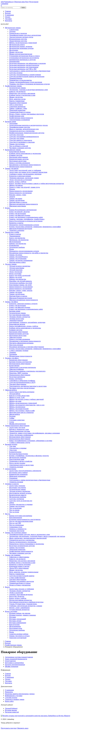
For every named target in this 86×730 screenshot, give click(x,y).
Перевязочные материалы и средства (22, 59)
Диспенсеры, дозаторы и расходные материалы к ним (28, 90)
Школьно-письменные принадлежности (23, 204)
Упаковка (12, 352)
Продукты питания (16, 345)
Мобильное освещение (17, 476)
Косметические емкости (17, 495)
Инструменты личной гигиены (20, 493)
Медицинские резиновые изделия (21, 48)
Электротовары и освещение (19, 120)
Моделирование (15, 242)
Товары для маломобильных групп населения (25, 82)
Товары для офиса (11, 302)
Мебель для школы (16, 185)
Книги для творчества (17, 238)
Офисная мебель (11, 390)
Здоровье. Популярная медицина (21, 594)
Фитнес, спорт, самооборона (19, 608)
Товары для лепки (15, 198)
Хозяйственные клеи (16, 116)
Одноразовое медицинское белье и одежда (24, 56)
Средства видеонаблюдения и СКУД (22, 382)
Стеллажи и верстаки (17, 420)
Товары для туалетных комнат (16, 532)
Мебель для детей (15, 277)
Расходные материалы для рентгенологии (24, 65)
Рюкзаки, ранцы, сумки (17, 195)
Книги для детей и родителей (19, 275)
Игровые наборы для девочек (19, 613)
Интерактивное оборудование (20, 364)
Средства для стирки (16, 138)
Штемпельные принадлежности (20, 166)
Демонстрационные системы (19, 431)
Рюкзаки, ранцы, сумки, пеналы (20, 290)
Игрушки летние (15, 621)
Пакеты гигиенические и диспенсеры (22, 542)
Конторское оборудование (18, 157)
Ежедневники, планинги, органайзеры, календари (27, 322)
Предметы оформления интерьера (21, 343)
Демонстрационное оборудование (17, 425)
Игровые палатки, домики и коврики (22, 615)
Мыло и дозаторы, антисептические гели (24, 129)
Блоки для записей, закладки (19, 212)
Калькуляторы (14, 365)
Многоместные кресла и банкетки (21, 412)
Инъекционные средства (18, 39)
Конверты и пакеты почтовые (20, 564)
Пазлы (11, 249)
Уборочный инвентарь (17, 110)
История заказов (11, 710)
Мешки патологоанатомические (20, 54)
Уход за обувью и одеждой (18, 146)
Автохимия (13, 123)
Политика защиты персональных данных (20, 694)
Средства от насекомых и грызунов (22, 142)
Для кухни (13, 450)
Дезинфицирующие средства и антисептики (25, 35)
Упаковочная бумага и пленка (20, 112)
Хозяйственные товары (13, 86)
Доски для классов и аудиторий (20, 180)
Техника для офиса (12, 358)
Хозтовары (13, 354)
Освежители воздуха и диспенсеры (22, 131)
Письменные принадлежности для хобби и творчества (28, 253)
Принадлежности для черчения (20, 193)
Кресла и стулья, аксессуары (19, 395)
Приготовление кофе (16, 459)
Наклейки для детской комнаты (20, 281)
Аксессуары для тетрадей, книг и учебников (25, 170)
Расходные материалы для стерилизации (23, 67)
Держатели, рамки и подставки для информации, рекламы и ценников (34, 433)
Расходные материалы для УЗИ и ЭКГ (23, 69)
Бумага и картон (15, 234)
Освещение (13, 478)
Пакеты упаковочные (17, 101)
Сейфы (11, 418)
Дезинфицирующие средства (19, 127)
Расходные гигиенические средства (22, 546)
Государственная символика (19, 315)
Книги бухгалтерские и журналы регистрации (25, 221)
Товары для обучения (16, 200)
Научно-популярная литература (20, 600)
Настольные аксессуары (17, 161)
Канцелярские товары (13, 150)
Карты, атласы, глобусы (17, 181)
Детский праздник (15, 270)
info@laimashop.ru (7, 2)
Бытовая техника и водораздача (20, 362)
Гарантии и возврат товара (14, 699)
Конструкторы (14, 624)
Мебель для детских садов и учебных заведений (26, 399)
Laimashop (4, 3)
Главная (8, 11)
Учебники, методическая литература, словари (25, 606)
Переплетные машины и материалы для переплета (27, 371)
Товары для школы (11, 168)
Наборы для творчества (17, 243)
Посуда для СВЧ (15, 523)
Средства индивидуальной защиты (21, 576)
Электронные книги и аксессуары (21, 465)
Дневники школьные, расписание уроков (24, 178)
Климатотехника (15, 452)
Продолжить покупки (8, 728)
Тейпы (11, 502)
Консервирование (15, 517)
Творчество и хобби (12, 232)
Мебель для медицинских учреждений (23, 43)
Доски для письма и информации (21, 435)
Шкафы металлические (17, 424)
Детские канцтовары (16, 268)
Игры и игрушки (15, 273)
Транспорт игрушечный (17, 638)
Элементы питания (16, 467)
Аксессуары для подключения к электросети (25, 471)
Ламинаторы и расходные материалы (22, 367)
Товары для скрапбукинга (18, 257)
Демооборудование (16, 320)
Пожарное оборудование (18, 103)
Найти (23, 7)
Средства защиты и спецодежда (20, 140)
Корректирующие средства (19, 159)
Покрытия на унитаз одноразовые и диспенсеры (26, 544)
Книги (7, 587)
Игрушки (12, 617)
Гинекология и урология (18, 33)
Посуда (7, 514)
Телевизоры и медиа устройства (20, 461)
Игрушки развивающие (17, 623)
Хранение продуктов (16, 531)
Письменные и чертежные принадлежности (25, 165)
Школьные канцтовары (17, 206)
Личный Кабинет (11, 708)
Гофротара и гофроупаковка (19, 557)
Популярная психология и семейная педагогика (26, 602)
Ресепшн (12, 416)
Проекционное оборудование (19, 375)
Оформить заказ (22, 728)
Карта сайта (9, 701)
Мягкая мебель (14, 414)
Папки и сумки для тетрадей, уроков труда (24, 187)
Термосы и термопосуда (17, 529)
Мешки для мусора (16, 52)
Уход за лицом (14, 510)
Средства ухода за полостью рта (20, 501)
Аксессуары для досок (17, 427)
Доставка (8, 19)
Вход (27, 2)
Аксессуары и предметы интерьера (21, 392)
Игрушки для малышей (17, 619)
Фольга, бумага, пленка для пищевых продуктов (26, 114)
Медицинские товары (13, 28)
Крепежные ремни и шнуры (19, 566)
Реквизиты (9, 692)
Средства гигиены (15, 73)
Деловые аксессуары (16, 318)
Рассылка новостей (12, 712)
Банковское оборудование (18, 360)
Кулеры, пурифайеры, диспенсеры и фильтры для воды (29, 455)
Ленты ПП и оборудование (19, 568)
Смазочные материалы (17, 106)
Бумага (7, 208)
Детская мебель (14, 394)
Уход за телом (14, 512)
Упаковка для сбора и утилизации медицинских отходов (29, 84)
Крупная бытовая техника (18, 454)
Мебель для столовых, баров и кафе (22, 410)
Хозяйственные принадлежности (21, 118)
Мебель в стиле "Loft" (17, 397)
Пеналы (12, 189)
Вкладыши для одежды (17, 487)
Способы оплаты (11, 697)
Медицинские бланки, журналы (20, 46)
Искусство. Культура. (16, 596)
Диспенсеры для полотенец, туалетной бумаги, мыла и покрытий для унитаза (37, 536)
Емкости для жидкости (17, 91)
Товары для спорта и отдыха (19, 636)
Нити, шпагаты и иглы (17, 99)
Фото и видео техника (17, 463)
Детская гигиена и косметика (19, 266)
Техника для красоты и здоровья (20, 504)
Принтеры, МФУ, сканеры (18, 373)
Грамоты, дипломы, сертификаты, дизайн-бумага (26, 219)
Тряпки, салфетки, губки (18, 108)
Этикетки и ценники (16, 230)
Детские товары (10, 264)
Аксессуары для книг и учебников (21, 589)
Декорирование (14, 236)
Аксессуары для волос (17, 486)
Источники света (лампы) (18, 472)
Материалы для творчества (19, 240)
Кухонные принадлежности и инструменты (24, 519)
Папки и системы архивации (19, 163)
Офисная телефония (16, 369)
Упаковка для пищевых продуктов (21, 581)
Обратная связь (19, 2)
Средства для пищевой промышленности (24, 136)
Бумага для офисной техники (19, 215)
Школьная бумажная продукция (20, 228)
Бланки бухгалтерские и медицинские (23, 210)
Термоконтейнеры (15, 78)
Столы (11, 422)
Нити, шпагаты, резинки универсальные (23, 572)
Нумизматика (14, 245)
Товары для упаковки (12, 555)
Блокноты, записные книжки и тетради (23, 303)
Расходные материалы (17, 377)
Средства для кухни (16, 135)
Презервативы (14, 61)
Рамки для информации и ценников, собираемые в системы (30, 440)
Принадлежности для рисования (21, 191)
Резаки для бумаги (15, 379)
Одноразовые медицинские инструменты (24, 58)
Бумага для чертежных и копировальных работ (26, 217)
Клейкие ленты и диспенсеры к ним (22, 95)
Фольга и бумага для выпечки (20, 585)
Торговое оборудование (17, 384)
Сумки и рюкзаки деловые (18, 350)
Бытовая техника (11, 444)
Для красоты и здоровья (17, 448)
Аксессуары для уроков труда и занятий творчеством (28, 172)
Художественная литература (19, 609)
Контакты (8, 20)
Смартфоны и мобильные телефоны (22, 380)
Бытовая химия (10, 121)
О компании (9, 15)
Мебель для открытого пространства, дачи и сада (26, 405)
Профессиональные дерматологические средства (26, 133)
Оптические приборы (17, 247)
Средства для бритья (16, 499)
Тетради (12, 196)
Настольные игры (15, 628)
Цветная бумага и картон (18, 202)
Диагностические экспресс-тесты (21, 37)
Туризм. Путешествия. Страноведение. (23, 604)
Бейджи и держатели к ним (19, 429)
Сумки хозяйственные (17, 577)
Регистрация (33, 2)
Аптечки (12, 31)
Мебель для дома (15, 401)
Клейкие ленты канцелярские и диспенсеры (25, 153)
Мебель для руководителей (19, 409)
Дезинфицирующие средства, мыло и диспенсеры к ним (29, 534)
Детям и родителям (16, 593)
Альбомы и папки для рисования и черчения (25, 174)
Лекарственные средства (18, 41)
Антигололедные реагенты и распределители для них (28, 125)
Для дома (12, 446)
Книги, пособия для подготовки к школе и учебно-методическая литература (36, 183)
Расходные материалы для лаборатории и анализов (27, 63)
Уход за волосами (15, 508)
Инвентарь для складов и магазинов (22, 93)
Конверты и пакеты (16, 223)
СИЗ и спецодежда (16, 105)
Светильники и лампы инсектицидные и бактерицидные (29, 71)
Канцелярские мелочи (17, 151)
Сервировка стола (15, 527)
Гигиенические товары (17, 88)
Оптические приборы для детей (20, 283)
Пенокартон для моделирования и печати (24, 225)
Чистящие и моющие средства (20, 148)
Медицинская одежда (17, 44)
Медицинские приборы (17, 457)
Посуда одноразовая (16, 525)
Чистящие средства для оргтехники (22, 388)
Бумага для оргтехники (17, 213)
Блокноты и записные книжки (20, 176)
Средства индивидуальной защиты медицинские (26, 76)
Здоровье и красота (12, 484)
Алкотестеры (14, 29)
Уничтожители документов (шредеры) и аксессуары (28, 386)
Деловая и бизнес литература (19, 317)
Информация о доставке (13, 696)
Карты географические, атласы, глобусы (23, 326)
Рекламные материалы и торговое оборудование (26, 347)
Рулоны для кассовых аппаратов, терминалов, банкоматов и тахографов (35, 227)
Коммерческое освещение (18, 474)
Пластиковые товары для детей (20, 285)
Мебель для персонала (17, 407)
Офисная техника (15, 337)
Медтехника (13, 50)
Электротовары (10, 469)
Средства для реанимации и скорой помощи (25, 74)
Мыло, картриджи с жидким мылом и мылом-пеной (28, 538)
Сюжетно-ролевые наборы (18, 634)
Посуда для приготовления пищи (21, 521)
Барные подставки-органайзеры (20, 516)
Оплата (7, 17)
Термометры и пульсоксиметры (20, 80)
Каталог (8, 13)
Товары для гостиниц (17, 144)
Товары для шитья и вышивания (20, 260)
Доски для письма (15, 272)
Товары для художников (17, 258)
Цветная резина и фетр (17, 262)
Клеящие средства (15, 155)
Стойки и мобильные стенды (19, 442)
